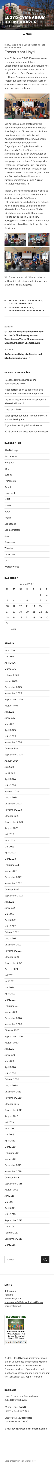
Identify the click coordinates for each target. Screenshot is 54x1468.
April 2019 (9, 1140)
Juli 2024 (9, 767)
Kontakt (8, 1294)
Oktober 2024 (11, 748)
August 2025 (11, 705)
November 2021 (12, 950)
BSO (6, 468)
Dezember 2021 (12, 944)
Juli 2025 (9, 711)
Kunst (7, 487)
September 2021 (13, 963)
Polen (7, 511)
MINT (7, 499)
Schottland (10, 524)
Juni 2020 (9, 1055)
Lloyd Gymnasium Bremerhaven (25, 19)
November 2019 (13, 1098)
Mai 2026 (9, 656)
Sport (7, 536)
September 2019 (13, 1110)
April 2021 (9, 993)
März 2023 (10, 858)
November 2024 (13, 742)
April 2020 (10, 1067)
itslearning (10, 1291)
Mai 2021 (9, 987)
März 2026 (10, 669)
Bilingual (9, 462)
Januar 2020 (11, 1085)
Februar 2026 (11, 675)
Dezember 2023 (13, 803)
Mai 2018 (9, 1202)
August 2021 (11, 969)
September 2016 (13, 1239)
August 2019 (11, 1116)
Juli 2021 (9, 975)
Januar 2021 (10, 1012)
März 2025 (10, 736)
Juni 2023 (9, 840)
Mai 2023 (9, 846)
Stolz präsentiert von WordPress (20, 1460)
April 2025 (10, 730)
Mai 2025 (9, 724)
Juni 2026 (9, 650)
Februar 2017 (11, 1232)
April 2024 (10, 779)
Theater (8, 548)
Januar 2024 (11, 797)
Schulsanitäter (12, 530)
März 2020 (10, 1073)
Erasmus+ (27, 308)
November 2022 (13, 883)
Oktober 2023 (11, 816)
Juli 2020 (9, 1049)
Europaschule (36, 310)
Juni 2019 (9, 1128)
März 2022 (10, 926)
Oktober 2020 (11, 1030)
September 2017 (13, 1220)
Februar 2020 (11, 1079)
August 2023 (11, 828)
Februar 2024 (11, 791)
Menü (29, 34)
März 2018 (10, 1214)
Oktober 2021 (11, 957)
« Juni (13, 629)
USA (6, 560)
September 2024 (13, 754)
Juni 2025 (9, 718)
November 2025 (13, 693)
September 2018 (13, 1183)
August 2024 (11, 760)
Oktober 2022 (11, 889)
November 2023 (13, 809)
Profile (8, 517)
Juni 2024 (9, 773)
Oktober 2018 (11, 1177)
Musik (7, 505)
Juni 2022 (9, 908)
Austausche (34, 301)
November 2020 (13, 1024)
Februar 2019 (11, 1153)
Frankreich (10, 481)
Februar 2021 (11, 1006)
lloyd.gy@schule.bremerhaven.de (29, 1428)
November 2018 (13, 1171)
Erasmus (14, 308)
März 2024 (10, 785)
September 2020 (13, 1036)
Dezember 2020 (13, 1018)
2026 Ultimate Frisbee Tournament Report (27, 431)
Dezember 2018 (12, 1165)
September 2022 (13, 895)
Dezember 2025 (13, 687)
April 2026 (10, 662)
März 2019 (10, 1147)
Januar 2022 (10, 938)
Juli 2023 (9, 834)
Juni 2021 (9, 981)
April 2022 (10, 920)
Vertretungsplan (13, 1298)
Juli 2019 (9, 1122)
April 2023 (10, 852)
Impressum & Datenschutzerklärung (23, 1302)
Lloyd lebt (25, 303)
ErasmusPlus (17, 310)
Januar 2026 (11, 681)
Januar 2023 (11, 871)
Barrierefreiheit (12, 1306)
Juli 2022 (9, 901)
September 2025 (13, 699)
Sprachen (9, 542)
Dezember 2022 (13, 877)
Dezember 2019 (12, 1091)
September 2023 (13, 822)
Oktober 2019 (11, 1104)
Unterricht (10, 554)
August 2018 (11, 1189)
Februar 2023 (11, 865)
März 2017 (9, 1226)
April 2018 (9, 1208)
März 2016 (10, 1245)
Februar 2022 (11, 932)
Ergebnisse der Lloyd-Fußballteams (23, 425)
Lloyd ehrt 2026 (12, 409)
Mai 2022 (9, 914)
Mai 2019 (9, 1134)
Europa (13, 303)
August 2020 (11, 1042)
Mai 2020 (9, 1061)
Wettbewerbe (11, 566)
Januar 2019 (10, 1159)
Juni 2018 (9, 1196)
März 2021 (9, 999)
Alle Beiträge (17, 301)
